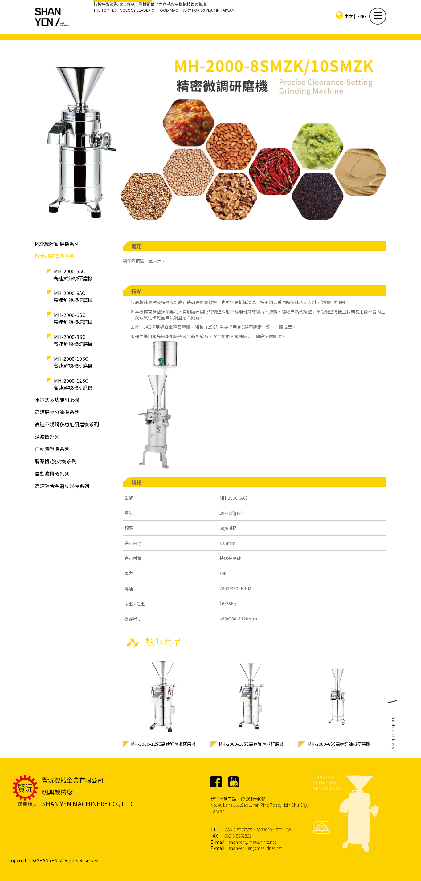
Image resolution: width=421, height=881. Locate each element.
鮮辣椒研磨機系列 (54, 256)
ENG (361, 16)
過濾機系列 (47, 436)
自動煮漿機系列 (52, 449)
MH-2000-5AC (73, 274)
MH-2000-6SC (73, 318)
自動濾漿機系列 (52, 473)
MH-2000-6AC (73, 296)
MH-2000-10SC (73, 362)
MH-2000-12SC (73, 384)
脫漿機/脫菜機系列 (55, 461)
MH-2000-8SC (73, 340)
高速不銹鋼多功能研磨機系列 (67, 424)
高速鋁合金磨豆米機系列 (62, 486)
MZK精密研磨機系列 (57, 244)
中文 (348, 16)
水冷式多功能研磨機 (57, 399)
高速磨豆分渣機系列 (57, 412)
